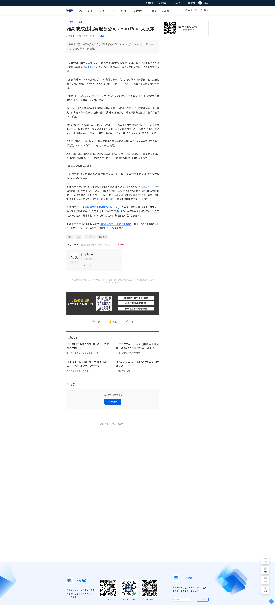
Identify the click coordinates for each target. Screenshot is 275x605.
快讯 (101, 11)
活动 (123, 11)
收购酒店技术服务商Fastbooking (102, 207)
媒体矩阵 (149, 3)
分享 (130, 321)
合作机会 (162, 3)
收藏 (96, 321)
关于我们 (178, 3)
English (165, 11)
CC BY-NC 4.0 (112, 282)
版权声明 (122, 280)
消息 (193, 3)
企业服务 (137, 11)
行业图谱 (152, 11)
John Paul (93, 67)
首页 (80, 11)
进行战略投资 (143, 186)
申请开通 (121, 244)
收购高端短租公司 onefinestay (115, 223)
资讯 (89, 11)
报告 (111, 11)
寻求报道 (192, 10)
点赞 (113, 321)
